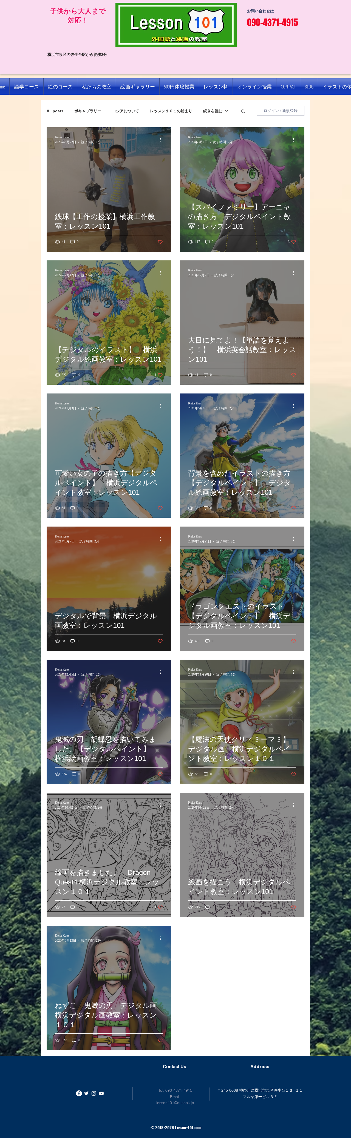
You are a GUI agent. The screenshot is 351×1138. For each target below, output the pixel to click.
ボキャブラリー (87, 111)
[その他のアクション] (162, 139)
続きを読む (212, 111)
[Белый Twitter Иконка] (86, 1093)
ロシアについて (125, 111)
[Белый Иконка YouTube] (101, 1093)
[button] (243, 111)
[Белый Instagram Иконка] (94, 1093)
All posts (55, 111)
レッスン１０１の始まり (171, 111)
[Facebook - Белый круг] (79, 1093)
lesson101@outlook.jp (175, 1102)
